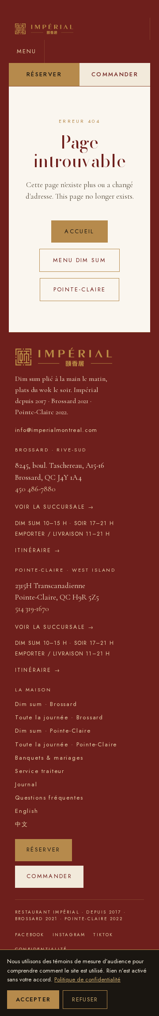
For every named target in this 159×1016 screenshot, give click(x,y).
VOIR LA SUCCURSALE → (54, 507)
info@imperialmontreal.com (56, 430)
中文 (21, 824)
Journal (26, 784)
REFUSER (85, 999)
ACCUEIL (79, 231)
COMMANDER (114, 74)
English (26, 811)
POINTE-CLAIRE (79, 289)
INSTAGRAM (69, 934)
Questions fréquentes (49, 797)
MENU (26, 51)
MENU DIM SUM (79, 260)
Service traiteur (39, 771)
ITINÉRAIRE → (38, 550)
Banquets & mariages (49, 757)
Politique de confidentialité (87, 979)
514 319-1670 (32, 608)
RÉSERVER (44, 74)
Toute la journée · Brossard (59, 717)
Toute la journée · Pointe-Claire (66, 744)
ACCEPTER (33, 999)
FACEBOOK (30, 934)
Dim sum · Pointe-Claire (53, 730)
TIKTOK (103, 934)
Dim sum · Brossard (46, 704)
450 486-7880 (35, 489)
